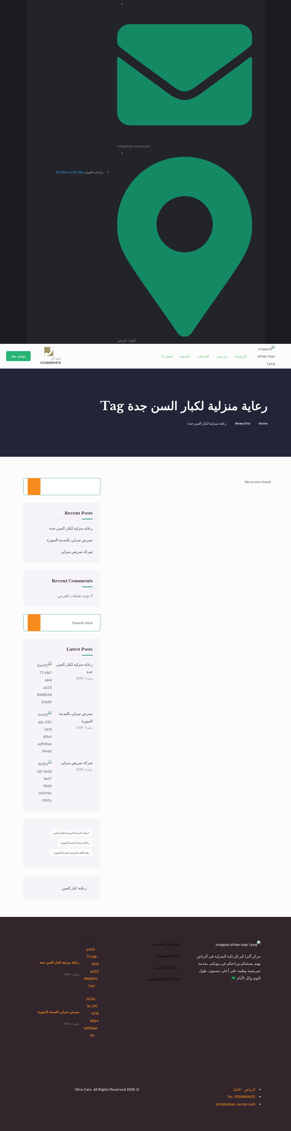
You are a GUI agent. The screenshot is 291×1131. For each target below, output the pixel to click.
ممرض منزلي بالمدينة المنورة (70, 539)
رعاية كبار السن (74, 888)
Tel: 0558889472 (241, 1096)
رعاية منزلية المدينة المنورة (75, 842)
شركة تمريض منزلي (77, 551)
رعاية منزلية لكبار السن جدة (71, 528)
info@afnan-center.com (235, 1104)
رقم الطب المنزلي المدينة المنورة (71, 852)
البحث (34, 486)
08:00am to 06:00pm (79, 172)
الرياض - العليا (244, 1089)
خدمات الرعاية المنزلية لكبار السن (71, 832)
